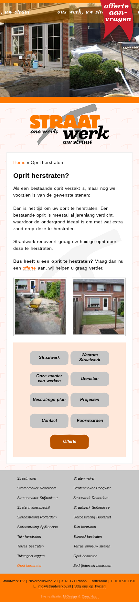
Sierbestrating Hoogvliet (92, 517)
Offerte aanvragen (118, 13)
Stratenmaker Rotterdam (36, 488)
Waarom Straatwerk (89, 357)
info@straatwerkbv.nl (54, 586)
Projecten (89, 399)
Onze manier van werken (49, 378)
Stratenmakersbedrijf (33, 507)
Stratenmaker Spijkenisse (37, 498)
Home (19, 162)
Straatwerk (49, 357)
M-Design (70, 596)
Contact (49, 420)
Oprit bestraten (85, 556)
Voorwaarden (90, 420)
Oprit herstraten (29, 565)
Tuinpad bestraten (87, 536)
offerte (29, 267)
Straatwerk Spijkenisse (91, 507)
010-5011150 (125, 581)
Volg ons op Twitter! (90, 586)
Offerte (69, 441)
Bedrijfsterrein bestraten (92, 565)
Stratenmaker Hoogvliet (92, 488)
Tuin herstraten (29, 536)
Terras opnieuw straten (91, 546)
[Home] (69, 124)
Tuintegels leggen (31, 556)
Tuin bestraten (84, 527)
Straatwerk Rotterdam (90, 498)
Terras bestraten (30, 546)
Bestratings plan (49, 399)
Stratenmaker (84, 478)
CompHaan (90, 596)
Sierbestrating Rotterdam (37, 517)
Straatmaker (27, 478)
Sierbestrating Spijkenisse (37, 527)
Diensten (90, 378)
